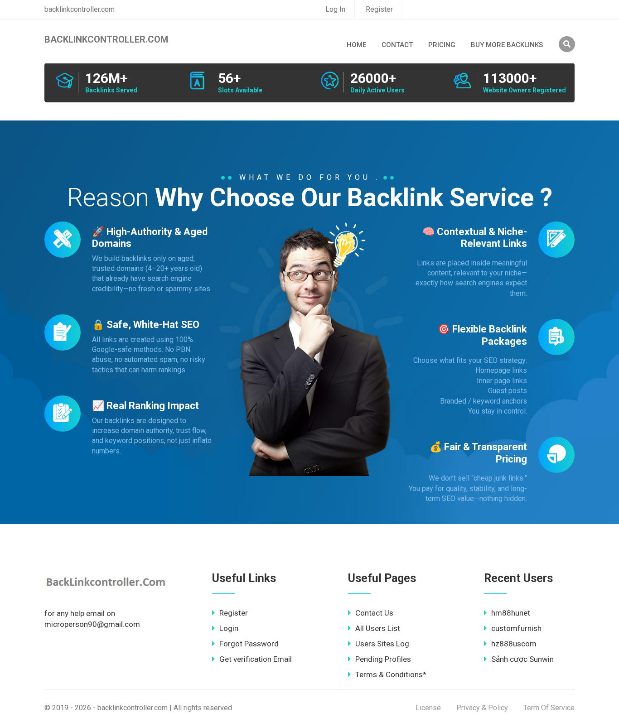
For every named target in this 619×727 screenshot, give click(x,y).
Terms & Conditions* (390, 674)
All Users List (377, 628)
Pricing (441, 45)
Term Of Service (549, 707)
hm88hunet (510, 612)
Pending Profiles (383, 659)
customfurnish (516, 628)
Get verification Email (255, 659)
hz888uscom (514, 643)
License (428, 707)
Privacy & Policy (482, 707)
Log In (335, 9)
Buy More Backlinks (507, 45)
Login (228, 628)
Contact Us (374, 612)
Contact (397, 45)
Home (356, 45)
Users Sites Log (382, 643)
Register (379, 9)
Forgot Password (249, 643)
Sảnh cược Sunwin (522, 659)
